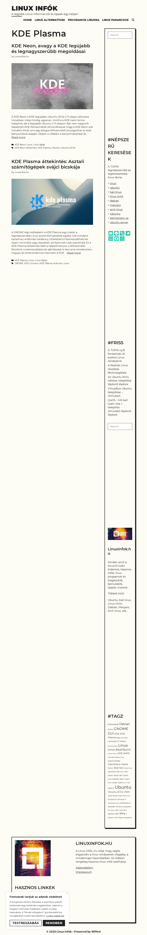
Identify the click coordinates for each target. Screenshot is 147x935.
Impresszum (84, 872)
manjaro (115, 205)
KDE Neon (20, 144)
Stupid (114, 783)
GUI (111, 733)
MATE (126, 753)
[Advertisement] (120, 87)
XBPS (117, 814)
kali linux (116, 192)
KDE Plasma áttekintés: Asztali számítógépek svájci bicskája (47, 164)
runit (122, 772)
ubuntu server (119, 222)
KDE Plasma (44, 148)
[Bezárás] (67, 893)
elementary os (119, 218)
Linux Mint (112, 754)
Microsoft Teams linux (116, 757)
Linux (29, 144)
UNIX (127, 792)
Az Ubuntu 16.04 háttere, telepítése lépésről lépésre (119, 380)
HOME (27, 20)
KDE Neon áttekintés (26, 148)
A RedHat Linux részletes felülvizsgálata (118, 369)
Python (110, 768)
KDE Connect (31, 263)
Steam (121, 779)
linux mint (116, 196)
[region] (37, 910)
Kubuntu (58, 263)
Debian (124, 724)
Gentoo (110, 729)
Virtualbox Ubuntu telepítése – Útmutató (120, 392)
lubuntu (115, 213)
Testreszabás (25, 923)
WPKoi (96, 931)
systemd (111, 788)
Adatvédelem (84, 867)
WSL (117, 810)
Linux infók (34, 8)
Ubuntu (56, 148)
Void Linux (126, 796)
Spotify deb (118, 775)
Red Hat (118, 768)
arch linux (116, 209)
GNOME (19, 263)
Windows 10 (112, 799)
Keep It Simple (122, 738)
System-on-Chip (124, 783)
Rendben (54, 923)
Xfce (122, 813)
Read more (18, 137)
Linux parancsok (115, 20)
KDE (116, 734)
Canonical (113, 724)
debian (114, 200)
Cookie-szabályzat (55, 916)
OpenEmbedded (114, 761)
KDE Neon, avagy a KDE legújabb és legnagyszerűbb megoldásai (50, 48)
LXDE (120, 753)
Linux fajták (39, 144)
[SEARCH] (133, 20)
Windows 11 (121, 799)
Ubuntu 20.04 (68, 148)
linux (113, 183)
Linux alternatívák (50, 20)
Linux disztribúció (119, 749)
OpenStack (114, 764)
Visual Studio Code (115, 796)
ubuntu (115, 187)
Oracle (124, 764)
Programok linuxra (83, 20)
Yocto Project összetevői (123, 818)
